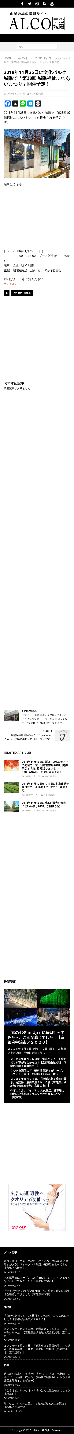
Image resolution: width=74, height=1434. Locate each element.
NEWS (8, 1307)
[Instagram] (37, 4)
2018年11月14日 (32, 810)
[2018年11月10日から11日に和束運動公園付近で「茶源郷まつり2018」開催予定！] (11, 787)
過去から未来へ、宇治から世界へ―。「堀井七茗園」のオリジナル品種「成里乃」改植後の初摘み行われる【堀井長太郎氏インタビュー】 (37, 1377)
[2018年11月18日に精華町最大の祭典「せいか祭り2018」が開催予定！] (11, 806)
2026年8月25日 (13, 1356)
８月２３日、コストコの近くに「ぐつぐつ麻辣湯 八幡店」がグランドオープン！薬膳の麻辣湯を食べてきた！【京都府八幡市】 (37, 1264)
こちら (11, 284)
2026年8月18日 (13, 1298)
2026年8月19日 (13, 1285)
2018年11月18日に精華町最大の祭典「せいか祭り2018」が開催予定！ (44, 804)
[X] (29, 4)
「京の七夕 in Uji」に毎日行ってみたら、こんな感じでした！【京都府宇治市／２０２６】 (36, 1037)
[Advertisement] (37, 338)
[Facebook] (22, 4)
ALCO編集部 (36, 93)
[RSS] (44, 4)
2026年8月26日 (13, 1323)
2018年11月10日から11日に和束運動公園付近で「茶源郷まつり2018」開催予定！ (45, 787)
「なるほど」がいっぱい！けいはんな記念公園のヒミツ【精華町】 (37, 1391)
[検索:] (37, 46)
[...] (44, 1053)
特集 (6, 1365)
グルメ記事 (10, 1252)
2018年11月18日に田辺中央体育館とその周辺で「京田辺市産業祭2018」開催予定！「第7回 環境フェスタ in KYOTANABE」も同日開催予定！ (45, 767)
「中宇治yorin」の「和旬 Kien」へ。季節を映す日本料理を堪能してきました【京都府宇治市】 (36, 1292)
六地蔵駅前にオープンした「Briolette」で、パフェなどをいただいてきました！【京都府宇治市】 (37, 1279)
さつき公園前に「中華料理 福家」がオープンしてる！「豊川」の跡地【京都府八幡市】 (37, 1072)
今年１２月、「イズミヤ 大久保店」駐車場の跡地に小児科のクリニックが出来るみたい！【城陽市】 (37, 1094)
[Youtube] (52, 4)
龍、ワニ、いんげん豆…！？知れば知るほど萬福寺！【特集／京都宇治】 (35, 1405)
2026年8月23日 (13, 1272)
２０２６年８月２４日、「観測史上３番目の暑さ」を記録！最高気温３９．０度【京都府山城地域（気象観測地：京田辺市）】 (38, 1082)
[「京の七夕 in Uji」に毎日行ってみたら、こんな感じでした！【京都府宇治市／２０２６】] (37, 1024)
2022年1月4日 (13, 1398)
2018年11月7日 (31, 794)
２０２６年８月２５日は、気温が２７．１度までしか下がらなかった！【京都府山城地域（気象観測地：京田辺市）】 (38, 1062)
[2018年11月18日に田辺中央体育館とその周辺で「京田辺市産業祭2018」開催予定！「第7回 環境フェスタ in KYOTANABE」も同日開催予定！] (11, 765)
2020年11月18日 (14, 1411)
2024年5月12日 (13, 1384)
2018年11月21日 (16, 93)
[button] (69, 38)
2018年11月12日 (32, 776)
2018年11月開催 (22, 293)
